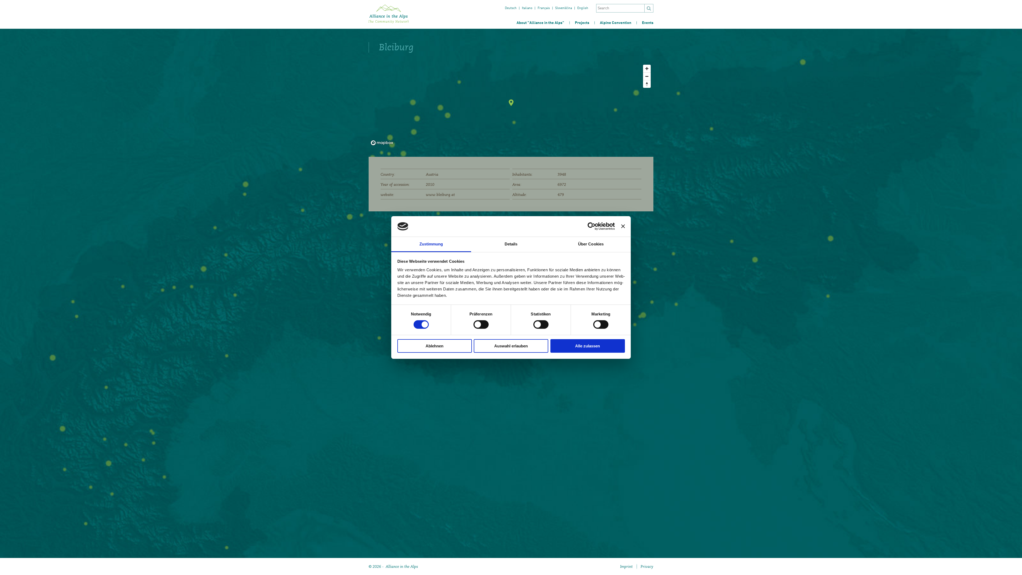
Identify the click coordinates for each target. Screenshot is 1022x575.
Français (544, 8)
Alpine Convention (615, 23)
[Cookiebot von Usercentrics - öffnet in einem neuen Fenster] (591, 226)
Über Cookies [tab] (591, 244)
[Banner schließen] (623, 226)
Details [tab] (511, 244)
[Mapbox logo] (382, 143)
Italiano (527, 8)
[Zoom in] (647, 68)
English (582, 8)
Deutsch (511, 8)
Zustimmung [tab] (431, 244)
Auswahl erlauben (511, 346)
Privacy (647, 566)
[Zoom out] (647, 76)
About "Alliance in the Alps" (540, 23)
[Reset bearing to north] (647, 84)
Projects (582, 23)
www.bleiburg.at (440, 194)
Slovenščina (563, 8)
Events (647, 23)
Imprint (626, 566)
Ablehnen (434, 346)
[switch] (481, 324)
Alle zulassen (587, 346)
